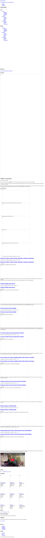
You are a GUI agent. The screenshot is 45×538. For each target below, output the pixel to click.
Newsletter (3, 528)
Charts (5, 19)
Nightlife (3, 16)
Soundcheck (5, 13)
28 (7, 471)
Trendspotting (6, 40)
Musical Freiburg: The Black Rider (8, 405)
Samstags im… (12, 482)
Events (5, 33)
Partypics (5, 18)
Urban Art (5, 22)
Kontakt (3, 3)
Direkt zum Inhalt (2, 0)
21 (2, 471)
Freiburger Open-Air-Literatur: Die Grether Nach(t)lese (13, 381)
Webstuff (5, 21)
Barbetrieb (20, 482)
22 (3, 471)
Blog (4, 15)
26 (6, 471)
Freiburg (1, 2)
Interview (5, 29)
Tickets (5, 20)
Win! (4, 23)
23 (4, 471)
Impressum (3, 526)
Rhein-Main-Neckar (5, 2)
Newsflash (5, 12)
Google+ (3, 533)
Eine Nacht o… (21, 493)
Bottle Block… (12, 493)
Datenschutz (4, 529)
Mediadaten (3, 5)
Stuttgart (9, 2)
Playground (3, 37)
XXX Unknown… (3, 482)
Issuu (3, 534)
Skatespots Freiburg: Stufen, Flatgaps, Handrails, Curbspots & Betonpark (17, 258)
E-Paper (3, 4)
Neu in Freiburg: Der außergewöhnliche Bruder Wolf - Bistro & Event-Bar (17, 357)
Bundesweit (12, 2)
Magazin (3, 11)
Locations (5, 17)
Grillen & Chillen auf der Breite (7, 283)
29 (8, 471)
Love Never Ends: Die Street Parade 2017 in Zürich (12, 332)
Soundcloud (3, 535)
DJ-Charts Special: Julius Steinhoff (8, 308)
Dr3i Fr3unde (2, 493)
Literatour (5, 14)
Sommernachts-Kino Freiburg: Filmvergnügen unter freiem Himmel (15, 430)
